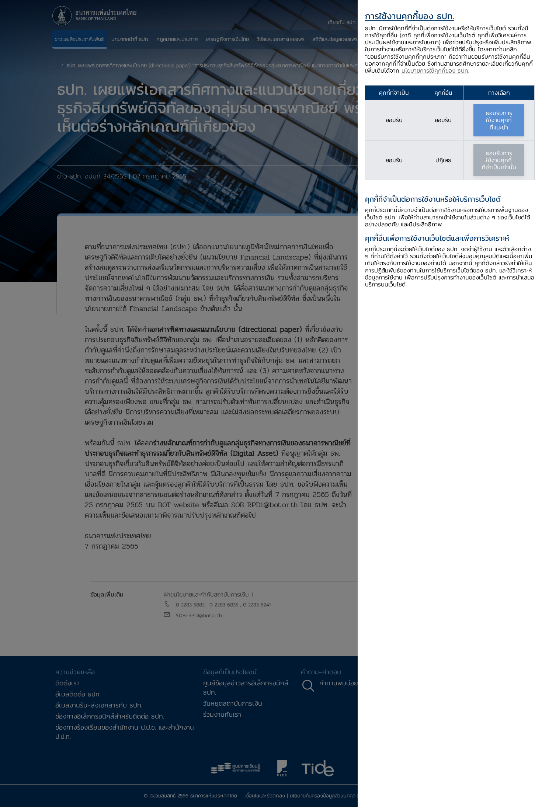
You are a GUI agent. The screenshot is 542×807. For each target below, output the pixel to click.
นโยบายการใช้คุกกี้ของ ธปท (435, 70)
